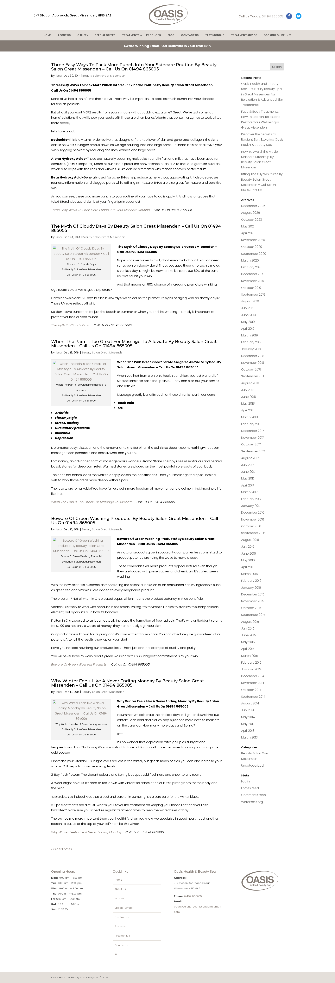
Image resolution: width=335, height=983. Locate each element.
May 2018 (248, 403)
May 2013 (248, 724)
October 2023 (251, 219)
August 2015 (250, 621)
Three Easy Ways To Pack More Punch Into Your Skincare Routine (100, 210)
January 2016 (251, 587)
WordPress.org (252, 802)
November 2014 (252, 683)
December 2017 (252, 431)
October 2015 (251, 608)
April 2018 (248, 410)
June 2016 (248, 553)
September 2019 (253, 294)
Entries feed (250, 788)
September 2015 (253, 614)
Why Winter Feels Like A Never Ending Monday (86, 832)
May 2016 (248, 560)
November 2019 (252, 281)
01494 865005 (193, 896)
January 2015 (251, 669)
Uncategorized (252, 765)
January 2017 (251, 506)
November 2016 (252, 519)
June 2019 (248, 315)
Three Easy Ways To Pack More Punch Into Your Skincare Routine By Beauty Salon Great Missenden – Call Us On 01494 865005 (134, 67)
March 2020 (250, 260)
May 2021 (248, 226)
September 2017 (253, 451)
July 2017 (247, 465)
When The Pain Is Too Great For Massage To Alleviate (92, 502)
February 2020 (251, 267)
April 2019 (248, 328)
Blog (171, 35)
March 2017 (249, 492)
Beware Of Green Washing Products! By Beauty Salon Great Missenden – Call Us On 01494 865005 (134, 520)
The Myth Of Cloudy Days (70, 325)
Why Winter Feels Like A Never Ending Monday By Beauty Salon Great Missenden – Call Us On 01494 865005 (127, 683)
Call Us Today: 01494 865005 (260, 16)
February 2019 (251, 342)
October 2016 (251, 526)
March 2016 (249, 574)
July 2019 (247, 308)
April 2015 (248, 649)
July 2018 (247, 390)
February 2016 (251, 580)
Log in (245, 781)
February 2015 (251, 662)
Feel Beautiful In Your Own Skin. (167, 46)
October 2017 (251, 444)
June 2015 (248, 635)
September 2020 (253, 253)
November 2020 (253, 240)
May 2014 (248, 717)
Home (47, 35)
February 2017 (251, 499)
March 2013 (249, 737)
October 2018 (251, 369)
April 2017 (247, 485)
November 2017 (252, 437)
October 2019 (251, 288)
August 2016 (250, 540)
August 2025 (250, 212)
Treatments (131, 35)
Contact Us (190, 35)
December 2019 (252, 274)
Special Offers (105, 35)
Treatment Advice (244, 35)
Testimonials (214, 35)
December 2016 (252, 512)
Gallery (82, 35)
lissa (58, 76)
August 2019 (250, 301)
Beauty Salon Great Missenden (103, 76)
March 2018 (249, 417)
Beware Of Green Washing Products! (79, 664)
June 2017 (248, 471)
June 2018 (248, 397)
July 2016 (247, 546)
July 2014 (247, 710)
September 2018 (253, 376)
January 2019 (251, 349)
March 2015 (249, 656)
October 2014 (251, 690)
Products (153, 35)
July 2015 (247, 628)
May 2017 (248, 478)
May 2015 (248, 642)
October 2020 (251, 246)
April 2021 (247, 233)
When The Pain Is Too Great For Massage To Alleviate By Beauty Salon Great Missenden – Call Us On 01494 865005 (134, 343)
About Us (64, 35)
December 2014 (252, 676)
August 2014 (250, 703)
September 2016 (253, 533)
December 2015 (252, 594)
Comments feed (253, 795)
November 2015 (252, 601)
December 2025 (253, 206)
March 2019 (249, 335)
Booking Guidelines (278, 35)
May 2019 (248, 322)
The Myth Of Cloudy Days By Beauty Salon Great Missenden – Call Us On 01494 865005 (136, 228)
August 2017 (250, 458)
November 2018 (252, 362)
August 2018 (250, 383)
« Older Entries (61, 849)
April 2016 (248, 567)
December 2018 (252, 356)
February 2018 (251, 424)
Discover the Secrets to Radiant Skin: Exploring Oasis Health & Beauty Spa (262, 139)
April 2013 (247, 730)
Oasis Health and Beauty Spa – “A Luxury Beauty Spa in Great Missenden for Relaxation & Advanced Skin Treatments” (262, 94)
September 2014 (253, 696)
